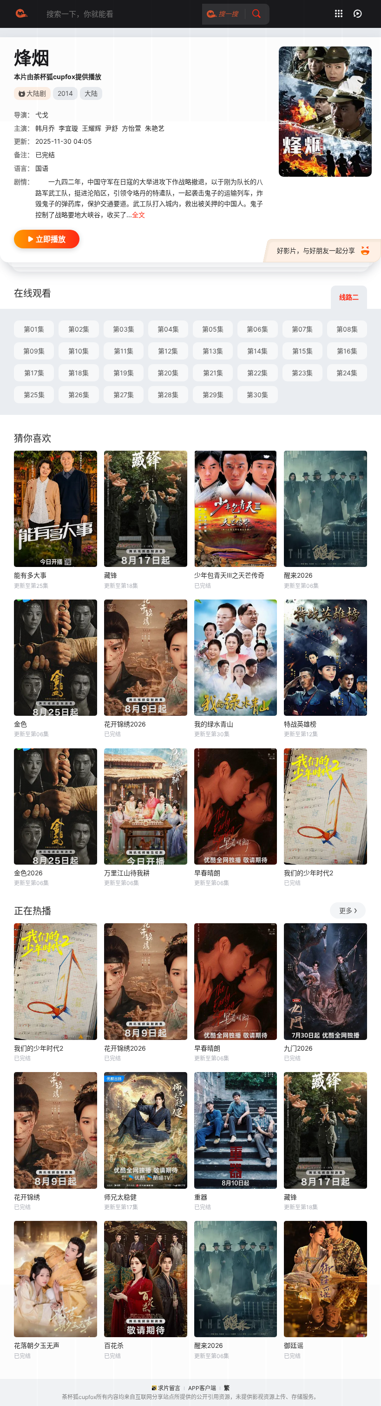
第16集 (347, 351)
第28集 (168, 395)
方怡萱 (131, 128)
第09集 (34, 351)
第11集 (123, 351)
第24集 (346, 373)
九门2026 (298, 1048)
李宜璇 (68, 128)
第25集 (34, 395)
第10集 (78, 351)
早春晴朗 (207, 873)
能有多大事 (30, 575)
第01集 (34, 329)
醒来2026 (298, 575)
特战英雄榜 (300, 724)
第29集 (213, 395)
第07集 (302, 329)
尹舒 (111, 128)
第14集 (257, 351)
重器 (200, 1197)
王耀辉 (91, 128)
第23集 (302, 373)
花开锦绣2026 (125, 724)
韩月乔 (45, 128)
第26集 (78, 395)
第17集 (34, 373)
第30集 (257, 395)
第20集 (168, 373)
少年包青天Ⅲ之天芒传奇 (229, 575)
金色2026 (28, 873)
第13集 (213, 351)
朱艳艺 (154, 128)
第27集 (123, 395)
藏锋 (110, 575)
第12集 (168, 351)
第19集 (123, 373)
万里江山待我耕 (127, 873)
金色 (20, 724)
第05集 (212, 329)
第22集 (257, 373)
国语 (41, 168)
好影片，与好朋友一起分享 (316, 250)
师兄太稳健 (120, 1197)
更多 (345, 910)
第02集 (78, 329)
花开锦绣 (27, 1197)
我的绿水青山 (213, 724)
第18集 (78, 373)
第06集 (257, 329)
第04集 (168, 329)
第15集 (302, 351)
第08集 (347, 329)
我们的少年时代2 (308, 873)
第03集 (123, 329)
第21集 (213, 373)
